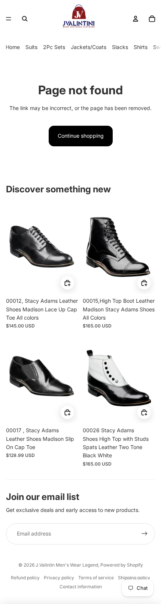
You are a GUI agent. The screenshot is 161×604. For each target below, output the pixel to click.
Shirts (141, 47)
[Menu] (8, 18)
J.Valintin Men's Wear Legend (67, 565)
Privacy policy (59, 577)
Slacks (120, 47)
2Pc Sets (54, 47)
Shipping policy (134, 577)
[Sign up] (144, 534)
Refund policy (25, 577)
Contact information (81, 586)
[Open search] (24, 18)
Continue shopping (81, 135)
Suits (31, 47)
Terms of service (96, 577)
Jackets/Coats (88, 47)
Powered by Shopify (121, 565)
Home (13, 47)
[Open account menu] (135, 18)
